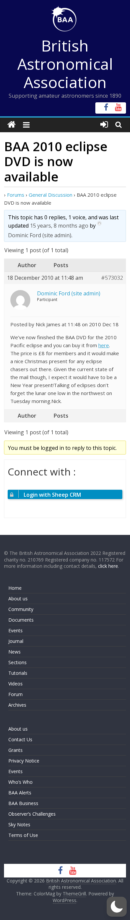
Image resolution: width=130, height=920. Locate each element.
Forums (15, 194)
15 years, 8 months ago (59, 225)
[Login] (104, 125)
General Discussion (50, 194)
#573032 (112, 277)
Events (15, 630)
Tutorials (17, 673)
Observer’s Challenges (32, 814)
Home (15, 588)
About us (18, 598)
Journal (15, 641)
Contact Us (20, 739)
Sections (17, 662)
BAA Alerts (19, 792)
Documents (21, 620)
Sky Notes (19, 824)
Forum (15, 694)
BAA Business (23, 803)
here (103, 345)
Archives (17, 705)
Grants (15, 750)
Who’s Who (20, 782)
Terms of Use (23, 835)
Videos (15, 683)
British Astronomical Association (65, 63)
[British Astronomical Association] (11, 125)
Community (20, 609)
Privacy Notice (23, 761)
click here (108, 566)
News (14, 652)
